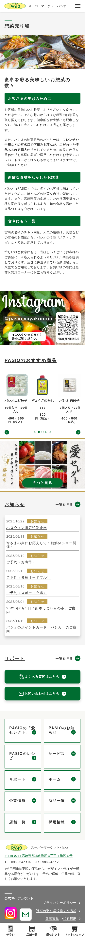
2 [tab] (39, 432)
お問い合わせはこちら (42, 693)
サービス (57, 753)
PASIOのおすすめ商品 (31, 360)
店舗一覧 (31, 934)
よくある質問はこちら (42, 676)
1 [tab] (35, 432)
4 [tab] (46, 432)
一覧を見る (64, 504)
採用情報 (57, 822)
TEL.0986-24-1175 (18, 862)
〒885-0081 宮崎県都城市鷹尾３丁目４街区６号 (39, 856)
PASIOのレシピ (22, 755)
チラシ (10, 934)
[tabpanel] (16, 399)
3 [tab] (42, 432)
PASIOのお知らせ (62, 730)
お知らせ (15, 504)
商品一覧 (57, 800)
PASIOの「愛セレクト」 (22, 730)
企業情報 (17, 800)
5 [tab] (50, 432)
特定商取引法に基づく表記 (56, 910)
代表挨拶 (69, 918)
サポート (15, 658)
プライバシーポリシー (59, 902)
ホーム (55, 779)
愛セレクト (53, 934)
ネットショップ (74, 934)
